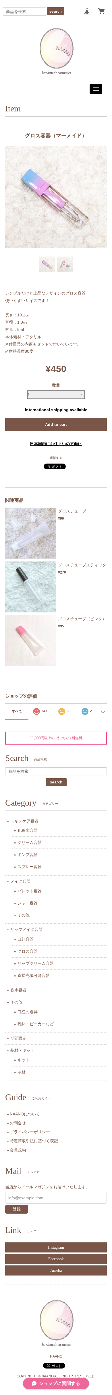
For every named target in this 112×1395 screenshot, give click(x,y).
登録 (17, 1209)
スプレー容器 (30, 866)
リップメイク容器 (26, 929)
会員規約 (18, 1150)
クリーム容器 (30, 842)
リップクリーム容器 (36, 963)
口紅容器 (26, 939)
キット (24, 1060)
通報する (56, 458)
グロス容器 (28, 951)
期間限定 (18, 1038)
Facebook (56, 1259)
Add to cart (56, 424)
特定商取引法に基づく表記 (34, 1140)
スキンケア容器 (24, 821)
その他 (24, 915)
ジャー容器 (28, 903)
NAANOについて (25, 1114)
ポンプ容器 (28, 854)
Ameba (56, 1270)
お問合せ (18, 1123)
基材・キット (22, 1050)
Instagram (56, 1247)
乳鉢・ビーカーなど (36, 1024)
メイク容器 (20, 881)
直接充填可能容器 (34, 975)
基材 (22, 1072)
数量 (56, 385)
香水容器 (18, 990)
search (55, 11)
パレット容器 (30, 891)
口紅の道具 (28, 1011)
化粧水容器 (28, 830)
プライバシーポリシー (30, 1132)
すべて (17, 711)
